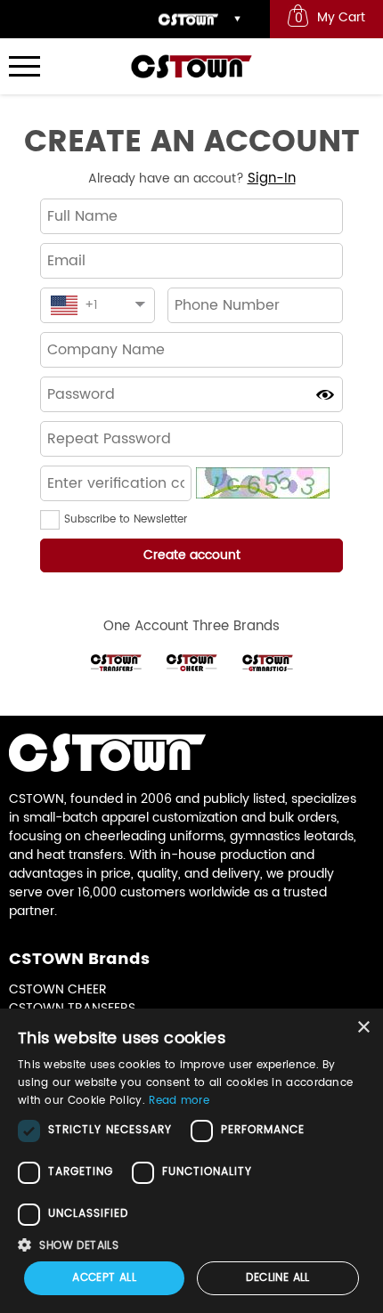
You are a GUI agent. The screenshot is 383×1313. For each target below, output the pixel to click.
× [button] (363, 1027)
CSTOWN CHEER (58, 989)
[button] (52, 520)
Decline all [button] (277, 1277)
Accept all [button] (104, 1277)
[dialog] (191, 1161)
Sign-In (272, 178)
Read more (179, 1100)
